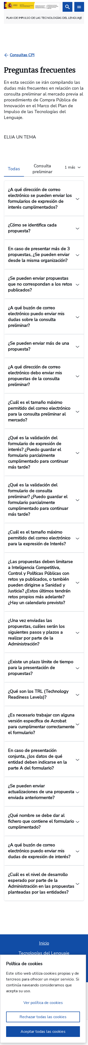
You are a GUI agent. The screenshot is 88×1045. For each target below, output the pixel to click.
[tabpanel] (44, 539)
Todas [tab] (14, 169)
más (70, 167)
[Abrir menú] (79, 7)
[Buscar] (67, 7)
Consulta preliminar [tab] (42, 169)
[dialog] (43, 999)
